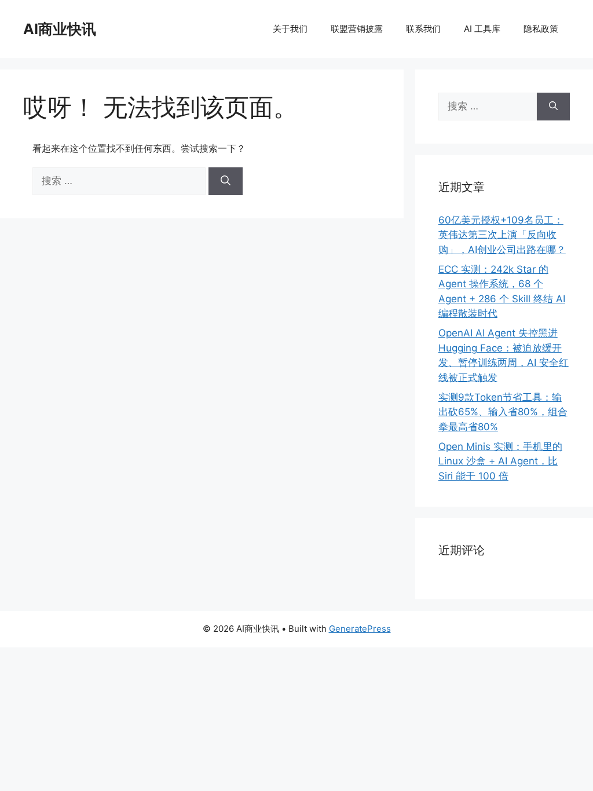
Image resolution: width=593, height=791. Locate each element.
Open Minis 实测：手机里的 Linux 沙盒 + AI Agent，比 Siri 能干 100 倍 (500, 461)
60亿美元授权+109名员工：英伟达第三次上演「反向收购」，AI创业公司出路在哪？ (502, 234)
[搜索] (225, 181)
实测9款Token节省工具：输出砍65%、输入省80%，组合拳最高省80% (503, 412)
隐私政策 (541, 28)
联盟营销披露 (357, 28)
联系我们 (423, 28)
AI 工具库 (482, 28)
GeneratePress (360, 628)
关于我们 (290, 28)
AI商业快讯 (59, 29)
